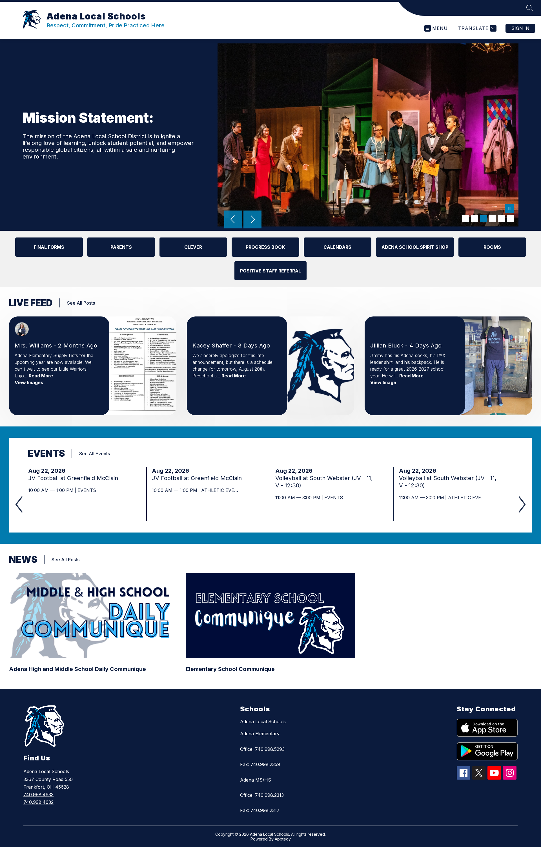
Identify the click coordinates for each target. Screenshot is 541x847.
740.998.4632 (38, 802)
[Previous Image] (233, 220)
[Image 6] (510, 218)
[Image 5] (501, 218)
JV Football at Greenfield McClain (74, 478)
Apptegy (283, 839)
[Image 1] (465, 218)
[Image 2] (474, 218)
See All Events (94, 453)
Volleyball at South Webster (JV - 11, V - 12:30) (324, 482)
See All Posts (81, 303)
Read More (41, 376)
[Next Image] (252, 220)
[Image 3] (483, 218)
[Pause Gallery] (509, 209)
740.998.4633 (38, 794)
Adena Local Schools (263, 721)
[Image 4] (492, 218)
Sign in (520, 28)
